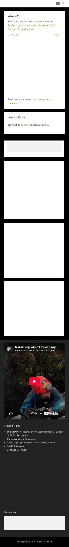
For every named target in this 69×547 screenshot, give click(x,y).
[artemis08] (34, 67)
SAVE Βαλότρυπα (16, 446)
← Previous (13, 34)
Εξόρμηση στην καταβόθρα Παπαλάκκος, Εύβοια (31, 442)
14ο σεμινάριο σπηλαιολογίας (21, 439)
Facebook (10, 512)
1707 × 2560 (43, 21)
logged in (25, 125)
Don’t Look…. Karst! (17, 450)
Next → (57, 34)
